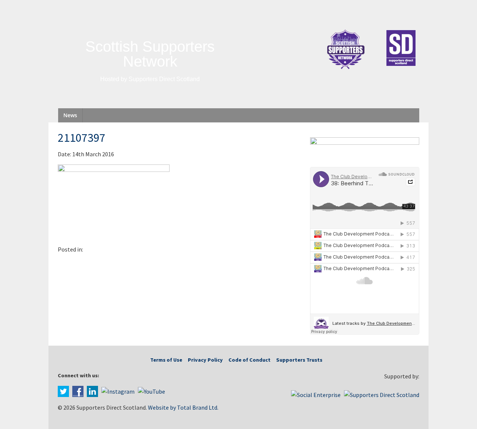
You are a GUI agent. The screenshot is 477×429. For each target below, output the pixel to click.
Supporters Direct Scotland (164, 79)
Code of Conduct (249, 359)
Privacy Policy (205, 359)
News (70, 115)
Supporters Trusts (299, 359)
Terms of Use (166, 359)
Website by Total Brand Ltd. (183, 407)
